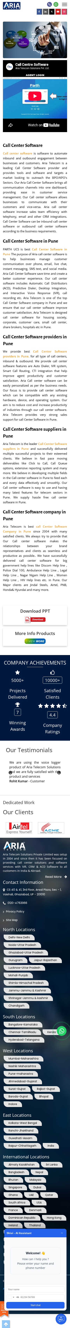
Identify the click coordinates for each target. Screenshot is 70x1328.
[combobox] (12, 1297)
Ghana (13, 1195)
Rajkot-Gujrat (46, 1089)
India (51, 1146)
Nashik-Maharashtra (22, 1066)
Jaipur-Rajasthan (45, 960)
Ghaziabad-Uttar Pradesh (26, 952)
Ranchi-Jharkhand (21, 1130)
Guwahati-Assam (20, 1138)
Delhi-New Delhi (19, 937)
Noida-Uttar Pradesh (22, 945)
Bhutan (13, 1180)
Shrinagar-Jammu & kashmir (28, 998)
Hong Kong (54, 1218)
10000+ (52, 680)
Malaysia (35, 1180)
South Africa (17, 1202)
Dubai (37, 1187)
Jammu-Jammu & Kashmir (27, 990)
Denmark (35, 1210)
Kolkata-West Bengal (23, 1123)
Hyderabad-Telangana (24, 1040)
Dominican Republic (22, 1218)
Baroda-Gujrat (18, 1096)
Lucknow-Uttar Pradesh (24, 968)
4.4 (52, 715)
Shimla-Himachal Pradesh (26, 983)
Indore (13, 1104)
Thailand (35, 1225)
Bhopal (43, 1096)
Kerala (51, 1032)
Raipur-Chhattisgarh (22, 1146)
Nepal (39, 1172)
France (13, 1210)
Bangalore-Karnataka (23, 1024)
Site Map (12, 920)
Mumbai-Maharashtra (23, 1058)
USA (39, 1202)
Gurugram (16, 960)
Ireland (13, 1225)
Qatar (49, 1195)
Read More (53, 877)
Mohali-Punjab (18, 975)
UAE (31, 1195)
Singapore (15, 1187)
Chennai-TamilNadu (22, 1032)
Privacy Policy (15, 911)
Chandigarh (16, 1006)
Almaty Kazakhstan (22, 1165)
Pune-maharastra (21, 1074)
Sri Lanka (52, 1165)
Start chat (35, 1305)
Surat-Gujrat (17, 1089)
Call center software (17, 153)
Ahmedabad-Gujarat (23, 1081)
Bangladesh (16, 1172)
